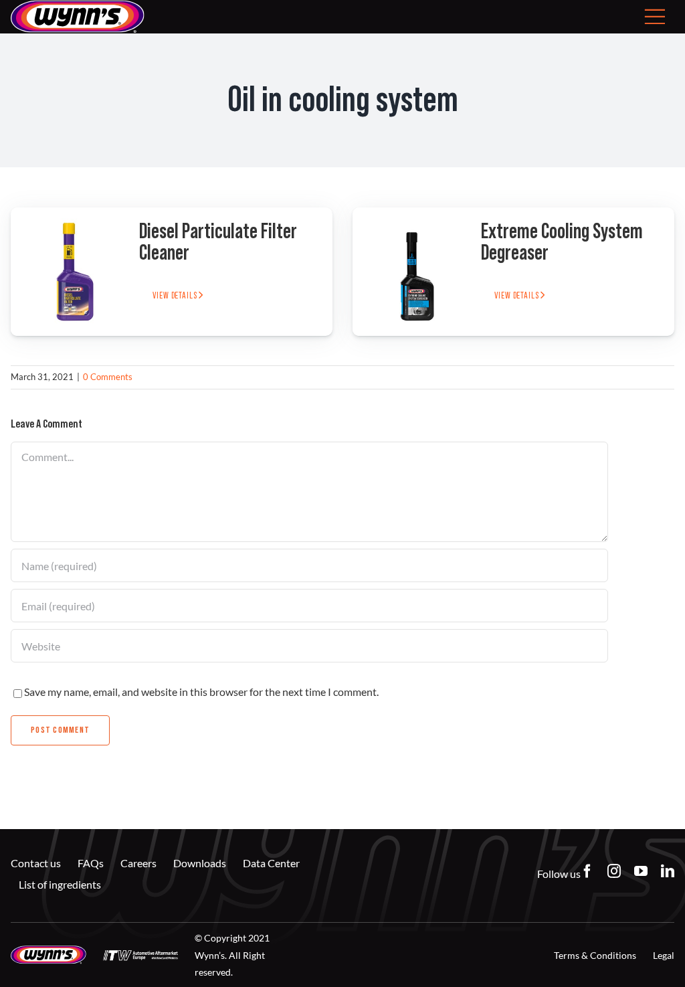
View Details (176, 295)
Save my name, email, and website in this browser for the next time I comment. (201, 691)
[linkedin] (667, 871)
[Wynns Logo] (48, 950)
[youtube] (641, 871)
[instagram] (614, 871)
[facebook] (587, 871)
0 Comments (107, 376)
